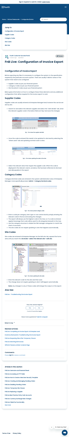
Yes (30, 308)
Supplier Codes (9, 35)
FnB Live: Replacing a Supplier (13, 392)
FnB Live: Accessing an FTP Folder (15, 374)
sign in (11, 355)
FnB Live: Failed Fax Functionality (14, 402)
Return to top (9, 323)
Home (4, 19)
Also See (7, 45)
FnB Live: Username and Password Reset (17, 370)
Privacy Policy (17, 433)
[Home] (5, 7)
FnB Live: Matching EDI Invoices (14, 342)
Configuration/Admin (27, 19)
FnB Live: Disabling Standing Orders (15, 384)
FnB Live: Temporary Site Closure (15, 388)
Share (60, 56)
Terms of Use (6, 433)
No (39, 308)
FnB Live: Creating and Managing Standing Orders (20, 381)
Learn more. (46, 2)
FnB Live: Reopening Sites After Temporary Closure (20, 338)
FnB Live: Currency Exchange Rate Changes (18, 399)
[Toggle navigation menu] (66, 7)
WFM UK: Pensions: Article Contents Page (17, 345)
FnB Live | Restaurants (13, 19)
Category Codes (10, 38)
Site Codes (8, 42)
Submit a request (42, 317)
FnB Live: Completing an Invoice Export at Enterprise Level (22, 331)
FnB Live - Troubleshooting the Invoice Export (18, 294)
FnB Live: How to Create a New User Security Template (21, 377)
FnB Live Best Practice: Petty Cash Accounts (18, 395)
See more (8, 405)
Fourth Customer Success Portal (20, 56)
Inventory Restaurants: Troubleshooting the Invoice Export (22, 335)
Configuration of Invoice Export (14, 31)
